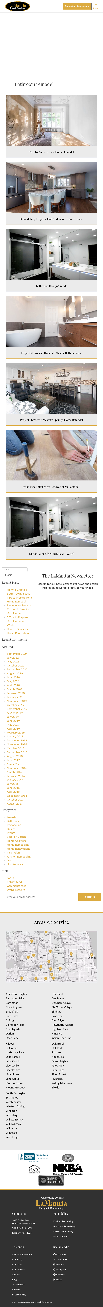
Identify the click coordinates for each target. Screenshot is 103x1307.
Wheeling (11, 1115)
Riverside (57, 1078)
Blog (14, 1280)
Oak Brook (58, 1043)
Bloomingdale (14, 1007)
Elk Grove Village (62, 1007)
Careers (16, 1290)
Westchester (13, 1102)
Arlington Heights (16, 994)
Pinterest (60, 1275)
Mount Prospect (15, 1087)
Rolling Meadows (62, 1083)
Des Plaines (59, 998)
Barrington (12, 1002)
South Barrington (16, 1093)
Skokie (55, 1087)
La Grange (12, 1048)
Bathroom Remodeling (64, 1226)
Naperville (58, 1056)
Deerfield (57, 994)
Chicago (10, 1020)
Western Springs (16, 1106)
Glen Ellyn (58, 1020)
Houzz (58, 1280)
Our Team (17, 1265)
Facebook (61, 1255)
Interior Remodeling (63, 1231)
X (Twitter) (61, 1260)
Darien (10, 1033)
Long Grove (12, 1078)
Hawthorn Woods (62, 1024)
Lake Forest (13, 1056)
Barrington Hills (15, 998)
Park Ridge (58, 1070)
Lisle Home (12, 1074)
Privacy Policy (19, 1295)
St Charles (12, 1097)
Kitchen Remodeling (63, 1221)
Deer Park (12, 1038)
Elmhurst (57, 1011)
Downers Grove (61, 1002)
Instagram (60, 1270)
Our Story (17, 1260)
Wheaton (11, 1110)
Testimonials (18, 1285)
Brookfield (12, 1011)
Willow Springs (15, 1119)
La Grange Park (15, 1052)
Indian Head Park (62, 1038)
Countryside (13, 1029)
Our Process (18, 1270)
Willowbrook (13, 1124)
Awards (16, 1275)
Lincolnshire (13, 1070)
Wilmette (11, 1128)
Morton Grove (14, 1083)
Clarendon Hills (15, 1024)
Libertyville (12, 1065)
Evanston (57, 1016)
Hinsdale (57, 1033)
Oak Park (57, 1048)
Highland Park (60, 1029)
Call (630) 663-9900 (22, 1228)
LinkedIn (59, 1265)
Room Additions (61, 1236)
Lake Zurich (12, 1061)
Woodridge (12, 1137)
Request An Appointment (77, 6)
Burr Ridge (12, 1016)
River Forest (59, 1074)
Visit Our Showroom (22, 1255)
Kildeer (10, 1043)
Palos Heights (60, 1061)
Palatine (56, 1052)
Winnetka (11, 1132)
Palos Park (58, 1065)
